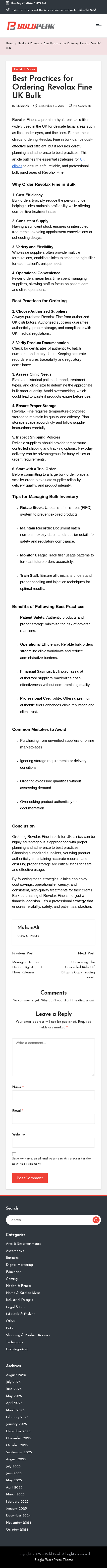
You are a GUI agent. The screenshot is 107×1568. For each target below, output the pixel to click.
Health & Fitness (24, 69)
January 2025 (16, 1508)
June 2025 (14, 1473)
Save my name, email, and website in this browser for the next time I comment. (51, 1161)
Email (17, 1111)
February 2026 (17, 1417)
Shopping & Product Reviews (28, 1335)
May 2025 (14, 1480)
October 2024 (17, 1529)
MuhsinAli (28, 927)
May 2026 (14, 1396)
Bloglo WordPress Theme (53, 1560)
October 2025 (17, 1445)
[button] (28, 936)
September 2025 (19, 1452)
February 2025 (17, 1501)
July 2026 (13, 1382)
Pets (9, 1328)
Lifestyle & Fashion (20, 1314)
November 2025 (18, 1438)
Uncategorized (17, 1349)
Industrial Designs (19, 1300)
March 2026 (15, 1410)
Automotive (15, 1251)
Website (18, 1134)
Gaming (12, 1279)
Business (12, 1258)
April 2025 (14, 1487)
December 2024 (18, 1515)
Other (10, 1321)
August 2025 (16, 1459)
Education (13, 1272)
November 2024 (18, 1522)
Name (18, 1087)
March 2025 (15, 1494)
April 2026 (14, 1403)
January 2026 (16, 1424)
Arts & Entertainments (23, 1243)
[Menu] (98, 25)
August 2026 (16, 1375)
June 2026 (14, 1389)
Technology (14, 1342)
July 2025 (13, 1466)
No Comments (82, 106)
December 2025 (18, 1431)
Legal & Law (16, 1307)
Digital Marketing (19, 1264)
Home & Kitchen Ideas (23, 1293)
